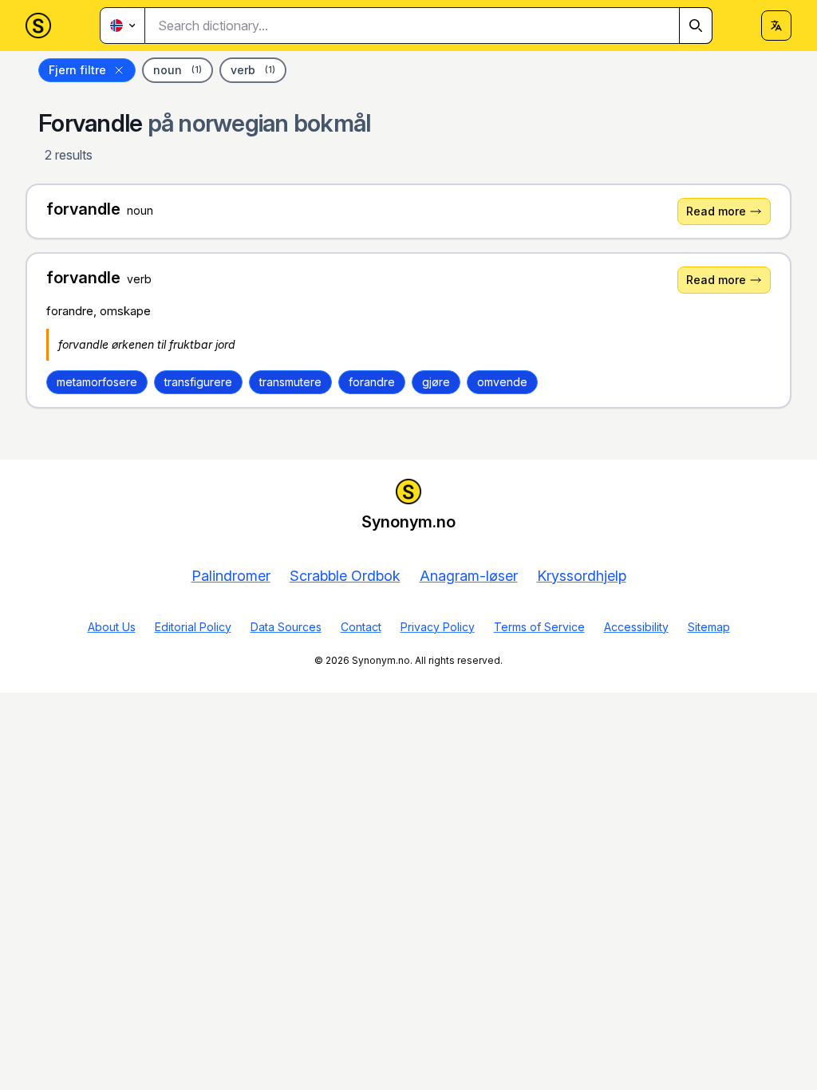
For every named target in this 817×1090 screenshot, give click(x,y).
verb (253, 70)
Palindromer (230, 575)
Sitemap (709, 627)
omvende (502, 382)
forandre (372, 382)
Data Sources (286, 627)
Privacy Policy (438, 627)
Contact (361, 627)
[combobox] (428, 25)
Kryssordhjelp (581, 575)
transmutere (290, 382)
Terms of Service (539, 627)
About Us (112, 627)
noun (177, 70)
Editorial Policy (193, 627)
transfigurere (198, 382)
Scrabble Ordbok (345, 575)
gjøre (436, 382)
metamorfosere (97, 382)
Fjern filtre (77, 70)
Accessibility (636, 627)
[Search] (695, 25)
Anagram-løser (469, 575)
